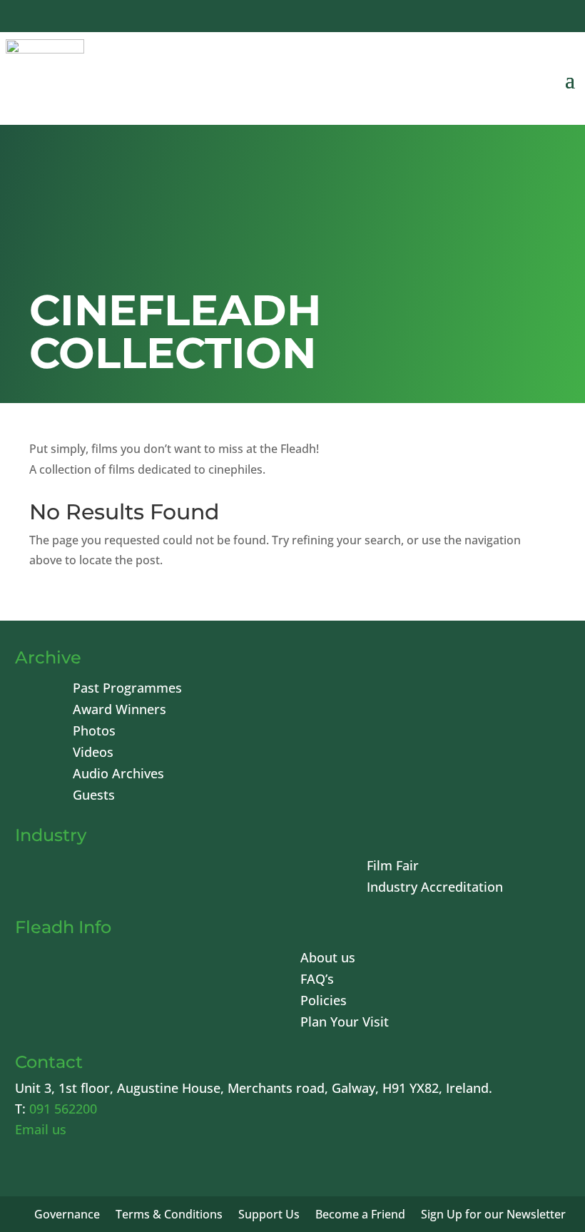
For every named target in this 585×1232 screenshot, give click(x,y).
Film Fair (393, 867)
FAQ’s (317, 980)
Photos (94, 732)
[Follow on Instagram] (522, 18)
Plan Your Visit (344, 1023)
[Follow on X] (453, 18)
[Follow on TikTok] (556, 18)
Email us (40, 1129)
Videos (93, 753)
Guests (94, 796)
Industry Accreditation (435, 888)
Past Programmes (127, 689)
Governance (67, 1215)
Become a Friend (360, 1215)
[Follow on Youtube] (488, 18)
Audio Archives (118, 775)
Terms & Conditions (169, 1215)
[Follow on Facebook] (419, 18)
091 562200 (63, 1108)
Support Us (269, 1215)
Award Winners (119, 711)
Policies (323, 1002)
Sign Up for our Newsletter (493, 1215)
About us (327, 959)
